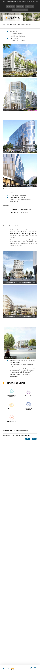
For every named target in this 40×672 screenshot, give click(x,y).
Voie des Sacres (11, 421)
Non (34, 439)
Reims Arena (11, 409)
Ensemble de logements (28, 409)
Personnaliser (29, 6)
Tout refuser (20, 6)
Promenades (28, 396)
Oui (28, 439)
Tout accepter (10, 6)
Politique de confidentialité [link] (20, 10)
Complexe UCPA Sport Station (11, 396)
